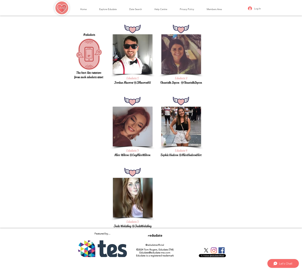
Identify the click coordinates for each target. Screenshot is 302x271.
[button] (108, 7)
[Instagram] (214, 250)
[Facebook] (221, 250)
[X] (206, 250)
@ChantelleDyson (191, 83)
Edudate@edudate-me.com (154, 252)
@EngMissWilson (140, 155)
